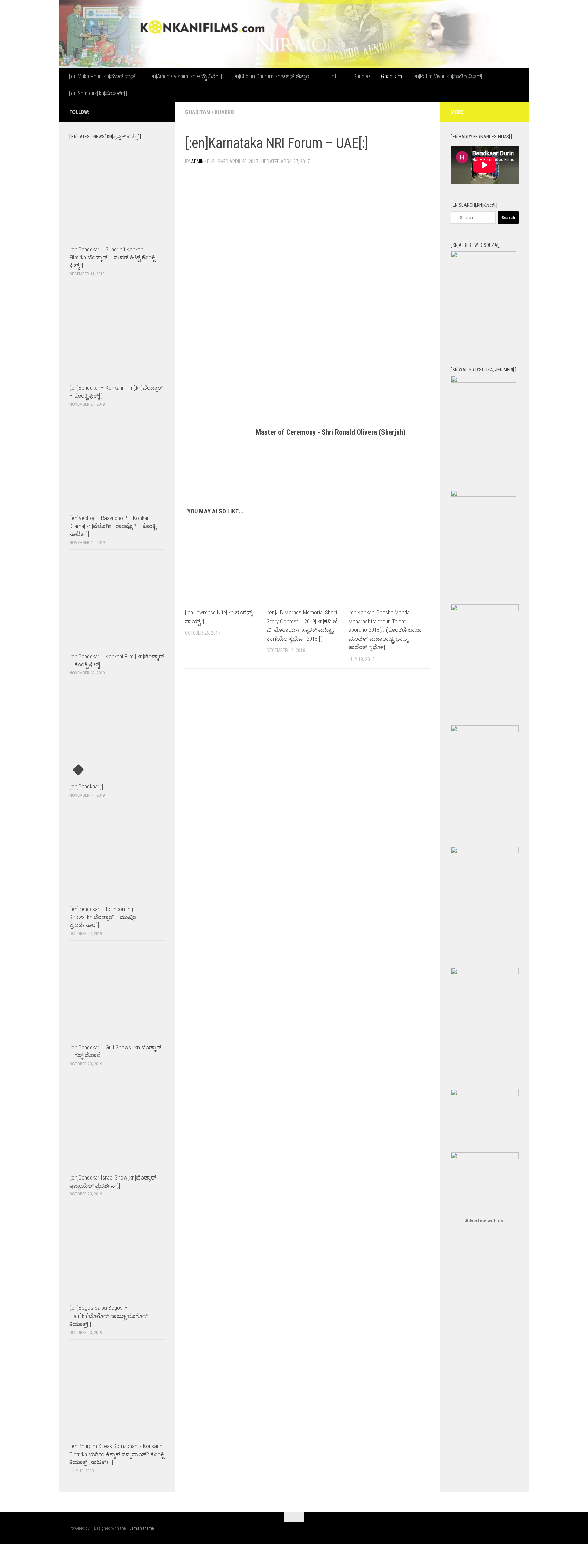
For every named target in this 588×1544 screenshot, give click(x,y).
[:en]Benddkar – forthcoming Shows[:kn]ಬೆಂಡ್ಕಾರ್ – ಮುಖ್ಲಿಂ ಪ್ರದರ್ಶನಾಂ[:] (102, 916)
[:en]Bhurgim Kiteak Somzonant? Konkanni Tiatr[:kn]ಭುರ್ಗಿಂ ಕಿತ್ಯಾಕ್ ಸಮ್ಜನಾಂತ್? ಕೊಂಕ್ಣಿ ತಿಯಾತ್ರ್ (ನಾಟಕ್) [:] (116, 1454)
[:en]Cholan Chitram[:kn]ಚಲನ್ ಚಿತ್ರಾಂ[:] (271, 76)
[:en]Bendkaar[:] (86, 786)
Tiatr (333, 76)
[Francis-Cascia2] (483, 495)
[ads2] (485, 973)
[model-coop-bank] (485, 730)
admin (197, 161)
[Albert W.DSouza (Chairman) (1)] (483, 256)
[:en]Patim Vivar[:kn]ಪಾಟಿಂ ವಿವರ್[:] (447, 76)
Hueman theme (140, 1528)
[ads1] (485, 852)
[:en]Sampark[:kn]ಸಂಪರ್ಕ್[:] (98, 93)
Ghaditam (391, 76)
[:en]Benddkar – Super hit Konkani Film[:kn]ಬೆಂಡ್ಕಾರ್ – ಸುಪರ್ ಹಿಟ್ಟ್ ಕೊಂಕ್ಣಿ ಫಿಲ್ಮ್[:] (112, 257)
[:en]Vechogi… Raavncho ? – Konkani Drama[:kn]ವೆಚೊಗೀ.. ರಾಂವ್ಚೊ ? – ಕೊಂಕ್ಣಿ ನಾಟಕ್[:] (112, 525)
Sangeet (362, 76)
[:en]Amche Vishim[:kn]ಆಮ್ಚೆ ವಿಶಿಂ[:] (185, 76)
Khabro (224, 112)
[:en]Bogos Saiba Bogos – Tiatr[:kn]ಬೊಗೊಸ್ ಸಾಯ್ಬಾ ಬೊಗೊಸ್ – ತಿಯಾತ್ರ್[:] (110, 1315)
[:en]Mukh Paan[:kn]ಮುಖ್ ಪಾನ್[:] (104, 76)
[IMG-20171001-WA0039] (483, 381)
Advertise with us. (484, 1221)
